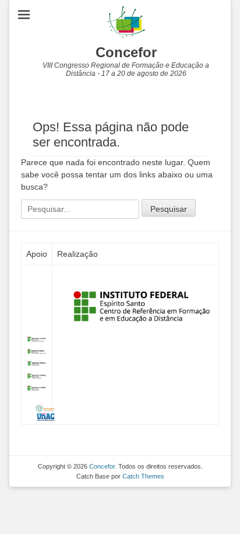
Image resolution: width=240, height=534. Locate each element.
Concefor (126, 52)
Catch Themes (143, 476)
